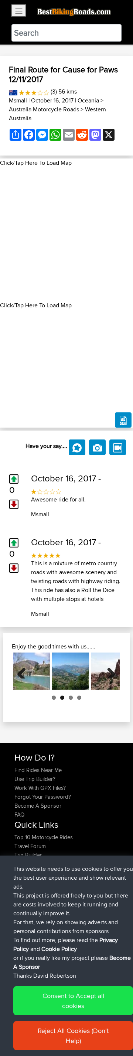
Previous (24, 671)
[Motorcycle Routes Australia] (13, 91)
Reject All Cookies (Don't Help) (73, 1035)
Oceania (88, 100)
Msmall (18, 100)
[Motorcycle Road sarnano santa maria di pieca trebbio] (31, 671)
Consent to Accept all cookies (73, 1000)
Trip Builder (28, 855)
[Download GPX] (123, 420)
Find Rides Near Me (38, 770)
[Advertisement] (66, 234)
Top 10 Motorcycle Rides (43, 837)
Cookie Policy (59, 949)
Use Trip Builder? (34, 779)
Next (108, 671)
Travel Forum (30, 846)
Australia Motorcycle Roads (44, 109)
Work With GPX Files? (40, 788)
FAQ (19, 814)
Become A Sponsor (37, 806)
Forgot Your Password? (42, 797)
